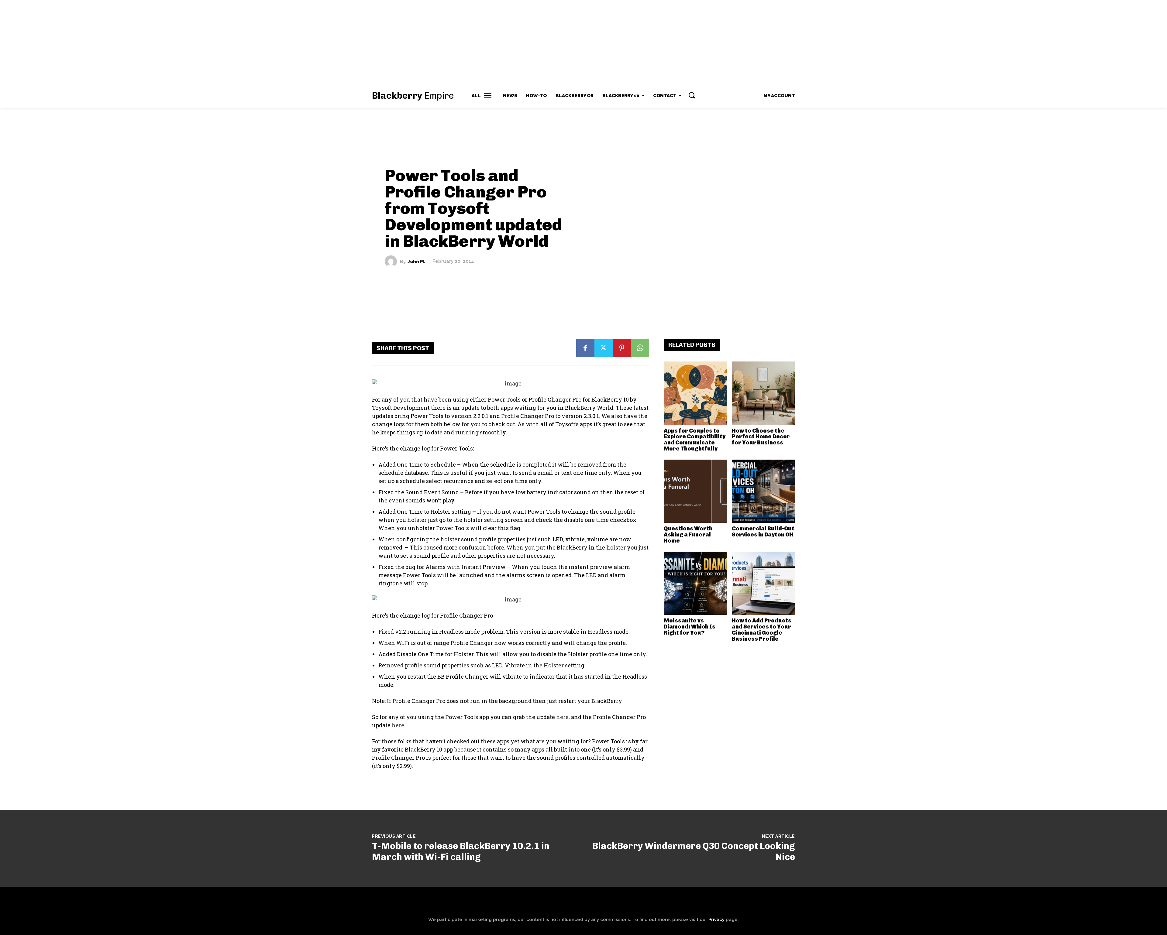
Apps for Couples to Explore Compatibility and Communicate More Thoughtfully (694, 439)
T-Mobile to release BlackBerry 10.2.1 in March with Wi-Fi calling (460, 851)
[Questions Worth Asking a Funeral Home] (695, 491)
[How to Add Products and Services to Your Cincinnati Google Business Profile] (763, 583)
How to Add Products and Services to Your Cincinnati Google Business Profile (761, 629)
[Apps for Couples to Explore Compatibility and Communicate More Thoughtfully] (695, 393)
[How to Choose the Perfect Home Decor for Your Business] (763, 393)
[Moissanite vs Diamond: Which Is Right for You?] (695, 583)
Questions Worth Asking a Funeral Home (688, 534)
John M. (416, 261)
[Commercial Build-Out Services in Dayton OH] (763, 491)
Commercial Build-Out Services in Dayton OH (763, 531)
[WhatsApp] (640, 348)
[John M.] (392, 261)
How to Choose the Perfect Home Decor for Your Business (761, 436)
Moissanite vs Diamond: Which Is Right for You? (689, 626)
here (562, 717)
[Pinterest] (622, 348)
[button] (691, 95)
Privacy (716, 919)
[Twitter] (603, 348)
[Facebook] (585, 348)
